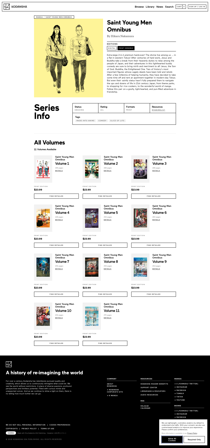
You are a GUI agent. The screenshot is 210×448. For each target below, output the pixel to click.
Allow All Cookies (172, 439)
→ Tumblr (179, 393)
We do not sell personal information (25, 425)
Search (169, 6)
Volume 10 (63, 310)
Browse (139, 6)
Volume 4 (62, 212)
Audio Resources (149, 395)
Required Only (194, 439)
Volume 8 (111, 261)
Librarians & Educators (153, 391)
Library (150, 6)
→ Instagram (180, 387)
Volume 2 (111, 163)
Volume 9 (159, 261)
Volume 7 (62, 261)
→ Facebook (180, 390)
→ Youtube (179, 400)
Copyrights (12, 429)
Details (59, 170)
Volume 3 (159, 163)
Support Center (149, 387)
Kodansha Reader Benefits (154, 384)
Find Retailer (56, 196)
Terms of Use (47, 429)
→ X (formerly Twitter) (186, 384)
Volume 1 (62, 163)
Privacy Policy (29, 429)
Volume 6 (159, 212)
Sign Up (193, 6)
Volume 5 (111, 212)
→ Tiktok (178, 397)
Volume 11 (111, 310)
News (159, 6)
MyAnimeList (158, 110)
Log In (202, 6)
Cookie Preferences (59, 425)
